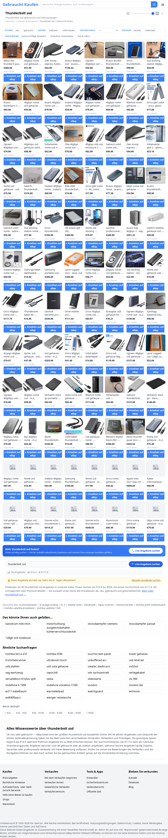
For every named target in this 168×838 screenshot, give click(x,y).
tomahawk (89, 604)
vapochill (52, 672)
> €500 (90, 712)
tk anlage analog (49, 604)
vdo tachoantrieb (98, 672)
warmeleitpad (55, 691)
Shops (6, 799)
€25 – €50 (21, 712)
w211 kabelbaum (16, 691)
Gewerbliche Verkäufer (57, 786)
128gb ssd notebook (18, 638)
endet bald (150, 30)
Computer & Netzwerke (27, 21)
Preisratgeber (10, 777)
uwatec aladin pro (99, 666)
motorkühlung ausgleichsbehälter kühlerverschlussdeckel (61, 627)
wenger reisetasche (59, 697)
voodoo (92, 685)
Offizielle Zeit (94, 791)
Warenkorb (9, 804)
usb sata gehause (57, 666)
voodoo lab (136, 685)
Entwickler (92, 777)
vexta (50, 679)
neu (17, 30)
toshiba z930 (54, 654)
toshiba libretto (124, 604)
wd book (134, 691)
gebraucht (28, 30)
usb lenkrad (136, 660)
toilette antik (75, 604)
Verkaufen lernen (54, 782)
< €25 (8, 712)
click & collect (83, 36)
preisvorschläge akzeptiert (34, 36)
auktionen (53, 30)
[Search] (154, 4)
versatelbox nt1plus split (20, 679)
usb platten (12, 666)
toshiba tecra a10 (16, 654)
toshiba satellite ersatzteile (19, 608)
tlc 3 (63, 604)
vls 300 (133, 679)
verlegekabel (137, 672)
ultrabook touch (57, 660)
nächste (137, 30)
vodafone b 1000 (15, 685)
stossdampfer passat (142, 624)
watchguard (95, 691)
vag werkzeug (14, 672)
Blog (131, 786)
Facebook (134, 782)
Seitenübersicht (95, 786)
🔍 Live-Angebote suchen (145, 564)
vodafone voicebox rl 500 (62, 685)
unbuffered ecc (97, 660)
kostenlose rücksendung (62, 36)
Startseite (9, 21)
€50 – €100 (38, 712)
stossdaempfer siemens (103, 624)
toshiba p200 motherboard (150, 604)
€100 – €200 (55, 712)
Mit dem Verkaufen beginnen (61, 777)
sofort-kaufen (69, 30)
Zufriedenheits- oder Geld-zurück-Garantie (17, 788)
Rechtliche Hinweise (14, 782)
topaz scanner (106, 604)
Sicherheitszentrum (97, 782)
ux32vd (133, 666)
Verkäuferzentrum (55, 791)
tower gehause (138, 654)
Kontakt (133, 777)
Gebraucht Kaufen (20, 4)
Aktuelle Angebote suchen (146, 580)
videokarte (94, 679)
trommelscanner (15, 660)
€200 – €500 (74, 712)
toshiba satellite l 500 (48, 608)
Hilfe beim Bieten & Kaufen (17, 794)
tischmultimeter (28, 604)
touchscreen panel (99, 654)
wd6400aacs (13, 697)
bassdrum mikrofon (17, 624)
